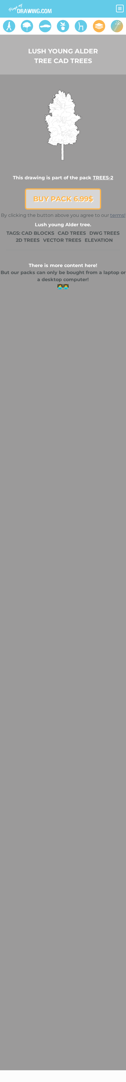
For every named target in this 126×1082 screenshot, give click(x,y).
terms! (117, 215)
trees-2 (103, 177)
